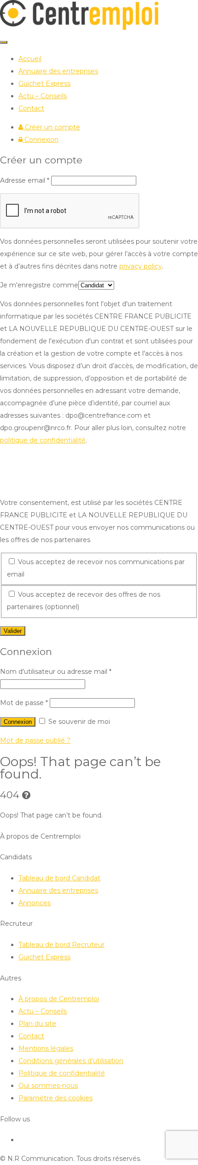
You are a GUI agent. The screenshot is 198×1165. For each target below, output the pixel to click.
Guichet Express (44, 83)
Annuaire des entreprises (58, 71)
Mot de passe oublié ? (35, 740)
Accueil (29, 59)
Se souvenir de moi (78, 721)
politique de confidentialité (43, 440)
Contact (31, 108)
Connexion (40, 139)
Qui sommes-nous (48, 1085)
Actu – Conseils (42, 96)
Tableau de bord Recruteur (61, 945)
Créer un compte (51, 127)
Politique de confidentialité (61, 1073)
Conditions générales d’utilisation (70, 1061)
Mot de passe (24, 703)
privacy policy (140, 266)
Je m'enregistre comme (39, 285)
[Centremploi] (79, 27)
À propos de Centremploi (58, 999)
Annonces (34, 903)
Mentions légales (45, 1048)
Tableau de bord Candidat (59, 878)
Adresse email (24, 180)
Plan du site (37, 1023)
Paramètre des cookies (55, 1098)
